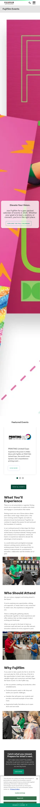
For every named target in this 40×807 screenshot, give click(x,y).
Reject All (20, 798)
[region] (20, 791)
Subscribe (19, 771)
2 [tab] (20, 478)
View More (14, 468)
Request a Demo (19, 805)
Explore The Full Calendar (18, 223)
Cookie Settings (20, 793)
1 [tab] (17, 478)
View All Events (18, 487)
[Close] (37, 779)
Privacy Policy (15, 789)
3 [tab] (23, 478)
